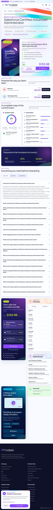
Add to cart (43, 68)
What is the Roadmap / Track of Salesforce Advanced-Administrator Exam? (23, 282)
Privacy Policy (4, 477)
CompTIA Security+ (32, 466)
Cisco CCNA (30, 475)
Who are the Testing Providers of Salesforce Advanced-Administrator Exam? (23, 255)
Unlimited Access (5, 469)
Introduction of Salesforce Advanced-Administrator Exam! (19, 183)
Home (5, 11)
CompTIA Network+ (32, 471)
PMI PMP (30, 480)
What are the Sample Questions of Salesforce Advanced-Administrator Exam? (24, 292)
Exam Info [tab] (13, 175)
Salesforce (10, 11)
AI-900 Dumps (31, 491)
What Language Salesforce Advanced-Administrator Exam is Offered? (22, 234)
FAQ (2, 473)
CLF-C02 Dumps (5, 487)
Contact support (36, 393)
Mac (14, 435)
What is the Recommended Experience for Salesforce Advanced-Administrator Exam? (24, 260)
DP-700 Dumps (31, 494)
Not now (6, 505)
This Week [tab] (34, 306)
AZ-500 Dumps (31, 487)
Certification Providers (6, 466)
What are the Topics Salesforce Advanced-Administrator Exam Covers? (22, 287)
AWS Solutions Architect (33, 477)
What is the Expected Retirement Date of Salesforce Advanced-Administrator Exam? (24, 271)
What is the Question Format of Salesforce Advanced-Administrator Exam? (23, 224)
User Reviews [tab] (22, 175)
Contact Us (4, 475)
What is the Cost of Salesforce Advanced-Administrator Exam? (20, 239)
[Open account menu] (49, 5)
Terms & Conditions (5, 480)
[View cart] (46, 5)
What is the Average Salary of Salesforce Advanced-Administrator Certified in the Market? (25, 250)
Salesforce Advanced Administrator (20, 34)
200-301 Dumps (5, 489)
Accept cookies (19, 505)
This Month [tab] (45, 306)
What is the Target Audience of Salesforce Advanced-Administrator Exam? (23, 244)
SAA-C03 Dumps (31, 489)
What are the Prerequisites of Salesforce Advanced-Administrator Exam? (23, 266)
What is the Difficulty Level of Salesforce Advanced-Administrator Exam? (23, 277)
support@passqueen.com (47, 507)
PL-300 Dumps (31, 500)
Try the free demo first (14, 349)
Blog (2, 471)
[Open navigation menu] (3, 5)
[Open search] (42, 5)
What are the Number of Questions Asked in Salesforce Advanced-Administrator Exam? (25, 208)
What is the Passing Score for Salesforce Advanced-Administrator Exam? (23, 214)
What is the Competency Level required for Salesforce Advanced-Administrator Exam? (24, 219)
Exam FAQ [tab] (5, 175)
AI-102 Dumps (31, 498)
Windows (14, 431)
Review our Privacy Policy (8, 502)
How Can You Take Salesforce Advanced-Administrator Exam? (19, 229)
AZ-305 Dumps (31, 496)
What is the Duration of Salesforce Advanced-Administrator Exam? (21, 203)
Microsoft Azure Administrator (35, 469)
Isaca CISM (30, 473)
